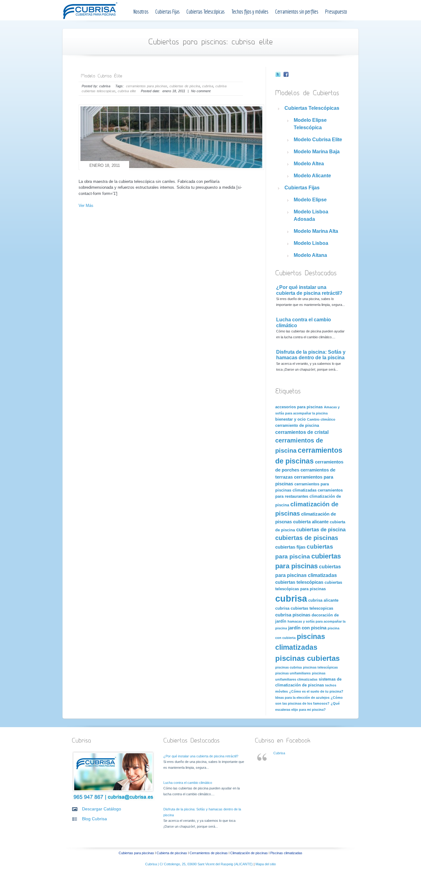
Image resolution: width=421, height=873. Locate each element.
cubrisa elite (127, 91)
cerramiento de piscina (297, 425)
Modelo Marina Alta (316, 231)
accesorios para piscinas (299, 407)
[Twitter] (278, 75)
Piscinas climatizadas (286, 853)
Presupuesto (336, 11)
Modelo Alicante (312, 175)
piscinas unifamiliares (293, 673)
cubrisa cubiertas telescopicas (304, 608)
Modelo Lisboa (311, 243)
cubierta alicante (311, 521)
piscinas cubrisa (288, 667)
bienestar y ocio (290, 419)
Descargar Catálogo (101, 808)
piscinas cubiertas (307, 658)
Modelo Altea (309, 163)
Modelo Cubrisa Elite (318, 139)
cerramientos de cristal (302, 432)
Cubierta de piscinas (172, 853)
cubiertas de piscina (185, 86)
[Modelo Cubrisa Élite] (101, 75)
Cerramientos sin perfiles (296, 11)
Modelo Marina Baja (317, 151)
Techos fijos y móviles (249, 11)
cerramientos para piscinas (146, 86)
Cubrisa (279, 753)
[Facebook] (286, 75)
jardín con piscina (307, 627)
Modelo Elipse (310, 199)
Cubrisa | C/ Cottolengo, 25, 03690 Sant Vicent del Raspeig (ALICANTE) (199, 864)
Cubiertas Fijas (167, 11)
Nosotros (141, 11)
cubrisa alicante (323, 600)
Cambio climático (321, 419)
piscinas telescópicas (320, 667)
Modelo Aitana (310, 255)
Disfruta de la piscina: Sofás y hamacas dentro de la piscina (310, 354)
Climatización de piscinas (249, 853)
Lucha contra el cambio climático (187, 782)
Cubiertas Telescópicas (205, 11)
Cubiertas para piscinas (136, 853)
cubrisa (207, 86)
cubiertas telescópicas (299, 582)
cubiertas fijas (290, 547)
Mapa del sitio (265, 864)
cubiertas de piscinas (306, 537)
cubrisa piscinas (292, 614)
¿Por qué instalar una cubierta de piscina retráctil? (309, 290)
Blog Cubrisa (94, 818)
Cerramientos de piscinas (209, 853)
